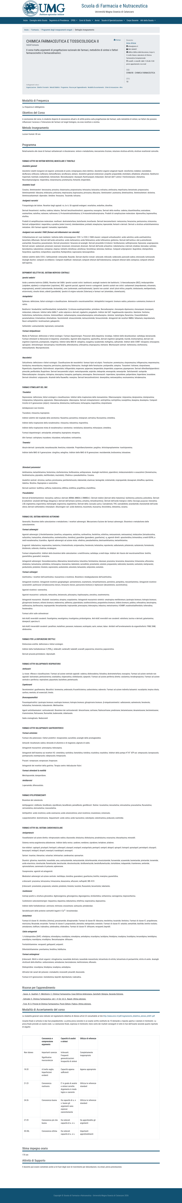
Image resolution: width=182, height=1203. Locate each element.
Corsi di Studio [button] (86, 20)
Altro (121, 87)
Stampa (118, 40)
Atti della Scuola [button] (148, 20)
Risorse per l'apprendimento (78, 87)
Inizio (26, 20)
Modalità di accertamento (96, 87)
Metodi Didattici (55, 87)
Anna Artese (131, 43)
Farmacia (35, 30)
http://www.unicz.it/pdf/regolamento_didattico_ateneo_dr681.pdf (129, 1016)
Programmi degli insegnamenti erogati (56, 30)
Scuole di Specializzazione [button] (114, 20)
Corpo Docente (133, 20)
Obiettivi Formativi (43, 87)
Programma (64, 87)
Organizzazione (31, 87)
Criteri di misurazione (111, 87)
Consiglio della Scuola (39, 20)
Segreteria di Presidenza (59, 20)
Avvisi (98, 20)
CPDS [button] (74, 20)
